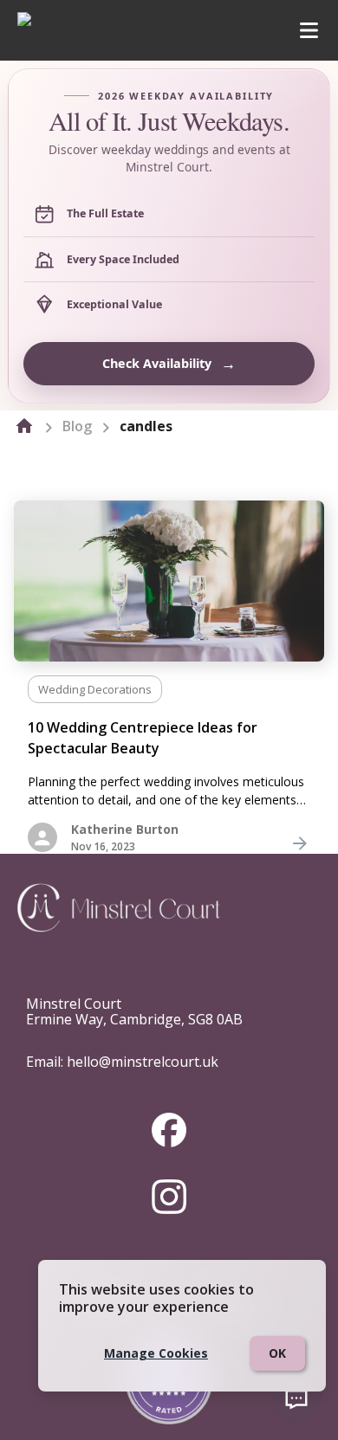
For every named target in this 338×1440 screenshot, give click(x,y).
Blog (77, 426)
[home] (24, 426)
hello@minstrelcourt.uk (142, 1061)
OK (277, 1353)
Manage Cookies (156, 1353)
